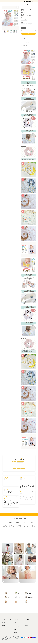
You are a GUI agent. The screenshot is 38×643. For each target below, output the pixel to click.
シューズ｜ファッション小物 (6, 619)
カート (15, 625)
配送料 (24, 15)
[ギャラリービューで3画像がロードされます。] (11, 31)
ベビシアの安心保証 (17, 626)
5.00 (21, 458)
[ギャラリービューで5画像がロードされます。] (17, 31)
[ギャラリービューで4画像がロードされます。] (14, 31)
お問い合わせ (27, 629)
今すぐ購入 (28, 33)
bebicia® (5, 636)
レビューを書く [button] (19, 468)
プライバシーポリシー (28, 622)
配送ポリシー (27, 625)
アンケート (15, 629)
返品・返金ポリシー (28, 626)
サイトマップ (16, 632)
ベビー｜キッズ (4, 618)
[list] (19, 526)
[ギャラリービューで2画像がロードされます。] (8, 31)
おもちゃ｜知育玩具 (5, 628)
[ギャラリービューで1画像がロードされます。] (5, 31)
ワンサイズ (23, 28)
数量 (21, 17)
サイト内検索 (27, 619)
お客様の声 (15, 628)
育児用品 (3, 625)
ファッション (4, 629)
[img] (6, 477)
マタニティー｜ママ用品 (6, 626)
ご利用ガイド (16, 619)
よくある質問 (27, 618)
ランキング (15, 622)
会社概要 (26, 628)
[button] (14, 461)
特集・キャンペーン (17, 618)
